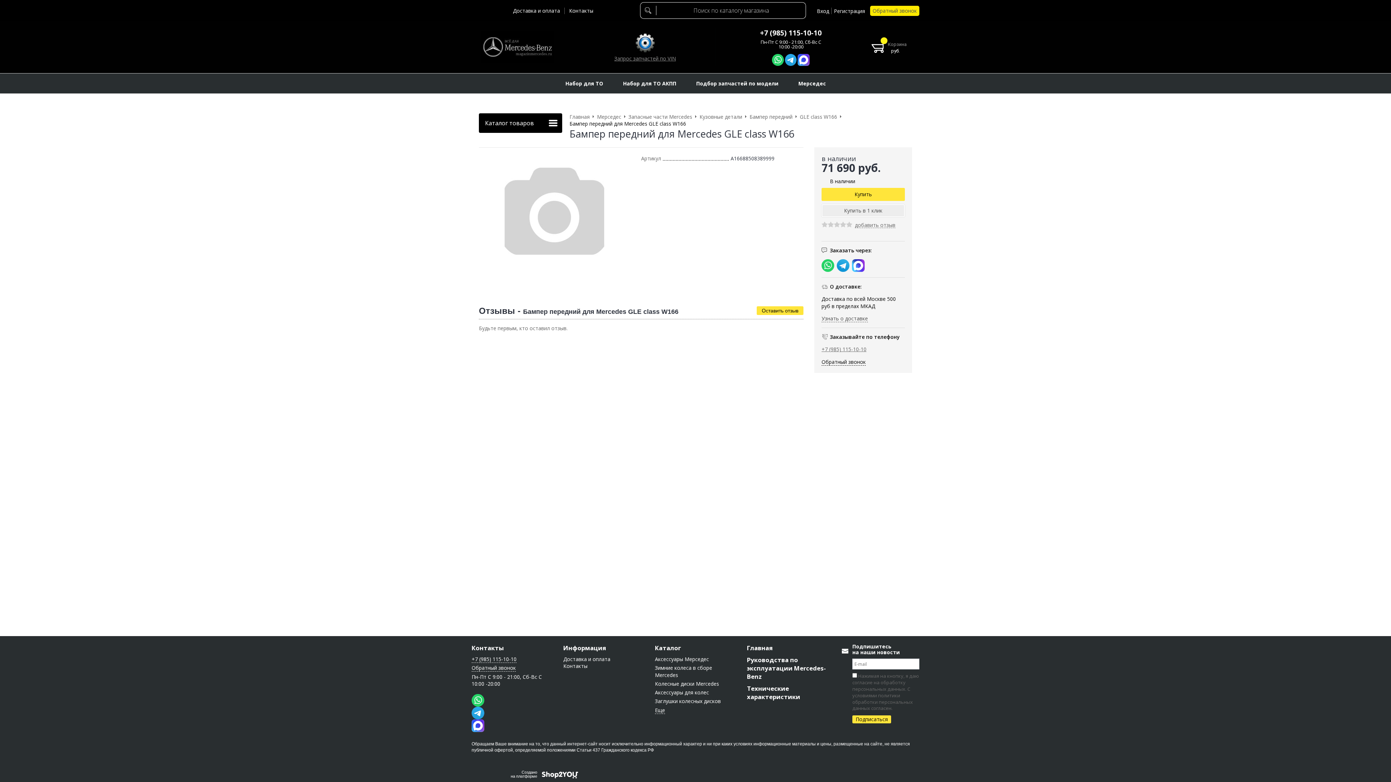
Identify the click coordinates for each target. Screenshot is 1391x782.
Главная (760, 648)
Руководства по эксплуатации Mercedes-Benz (786, 668)
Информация (584, 648)
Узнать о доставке (845, 318)
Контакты (581, 10)
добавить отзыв (875, 225)
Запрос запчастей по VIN (645, 58)
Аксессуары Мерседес (682, 659)
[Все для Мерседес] (517, 47)
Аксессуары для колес (682, 692)
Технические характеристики (773, 692)
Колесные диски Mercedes (687, 683)
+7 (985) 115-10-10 (791, 33)
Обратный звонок (895, 10)
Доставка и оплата (536, 10)
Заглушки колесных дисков (688, 701)
